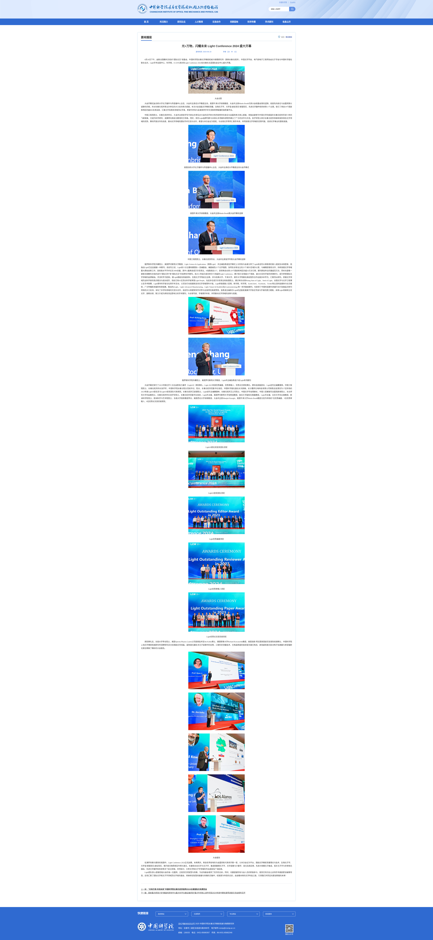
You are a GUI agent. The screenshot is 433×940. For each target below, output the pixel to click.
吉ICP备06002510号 (186, 924)
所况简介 (164, 22)
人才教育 (199, 22)
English (292, 2)
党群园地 (234, 22)
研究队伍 (181, 22)
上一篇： (174, 889)
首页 (282, 37)
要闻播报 (289, 37)
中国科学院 (283, 2)
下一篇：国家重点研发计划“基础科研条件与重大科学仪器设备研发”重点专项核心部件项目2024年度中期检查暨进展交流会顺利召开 (193, 893)
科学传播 (252, 22)
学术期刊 (269, 22)
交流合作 (216, 22)
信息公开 (287, 22)
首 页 (146, 22)
